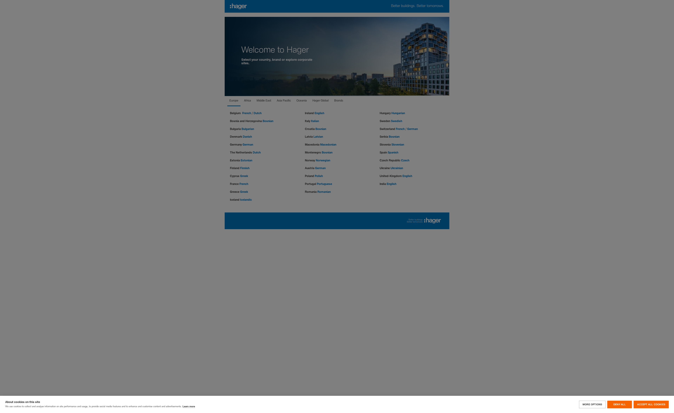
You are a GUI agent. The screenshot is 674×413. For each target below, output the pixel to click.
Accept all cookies (651, 404)
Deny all (619, 404)
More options (592, 404)
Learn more (189, 406)
